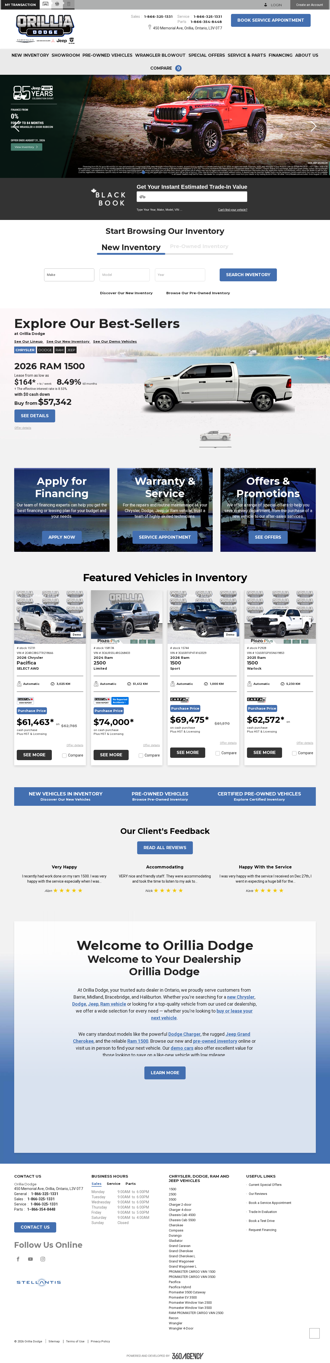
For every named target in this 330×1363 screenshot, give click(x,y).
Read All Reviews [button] (165, 847)
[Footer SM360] (188, 1356)
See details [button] (35, 415)
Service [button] (113, 1183)
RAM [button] (59, 350)
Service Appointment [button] (165, 537)
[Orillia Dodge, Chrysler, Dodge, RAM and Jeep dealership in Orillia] (45, 29)
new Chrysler (240, 997)
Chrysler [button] (25, 350)
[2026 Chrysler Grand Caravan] (165, 126)
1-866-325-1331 (158, 16)
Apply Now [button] (61, 537)
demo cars (182, 1048)
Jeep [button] (71, 350)
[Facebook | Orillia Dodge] (18, 1262)
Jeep (93, 1004)
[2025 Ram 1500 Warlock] (280, 617)
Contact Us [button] (35, 1227)
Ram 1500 (137, 1041)
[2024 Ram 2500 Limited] (127, 617)
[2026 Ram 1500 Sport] (203, 617)
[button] (20, 5)
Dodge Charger (184, 1034)
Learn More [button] (165, 1072)
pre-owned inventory (215, 1041)
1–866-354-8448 (206, 22)
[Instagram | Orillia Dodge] (43, 1262)
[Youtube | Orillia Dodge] (31, 1262)
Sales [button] (97, 1183)
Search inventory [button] (248, 274)
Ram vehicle (113, 1004)
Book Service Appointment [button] (270, 20)
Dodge (79, 1004)
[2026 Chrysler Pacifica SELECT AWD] (50, 617)
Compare (75, 755)
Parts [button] (131, 1183)
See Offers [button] (268, 537)
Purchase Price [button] (32, 710)
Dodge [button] (45, 350)
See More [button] (34, 754)
